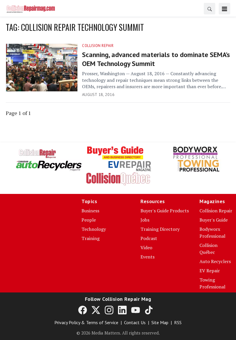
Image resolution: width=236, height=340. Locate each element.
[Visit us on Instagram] (109, 309)
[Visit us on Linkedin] (122, 309)
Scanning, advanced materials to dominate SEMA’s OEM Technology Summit (156, 59)
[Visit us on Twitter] (96, 309)
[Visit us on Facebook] (82, 309)
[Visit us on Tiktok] (148, 309)
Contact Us (135, 322)
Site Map (159, 322)
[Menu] (224, 8)
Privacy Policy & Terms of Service (86, 322)
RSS (178, 322)
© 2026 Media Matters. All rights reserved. (118, 333)
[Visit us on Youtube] (135, 309)
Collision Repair (97, 45)
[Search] (209, 8)
